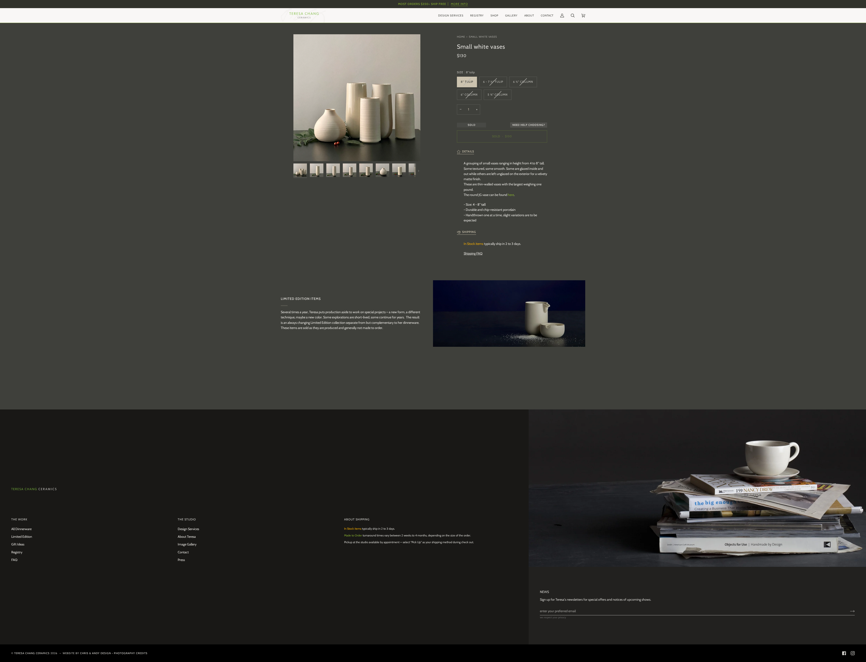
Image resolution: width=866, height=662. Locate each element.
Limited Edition (21, 537)
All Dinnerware (21, 529)
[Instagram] (853, 653)
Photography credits (130, 653)
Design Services (188, 529)
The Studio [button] (187, 519)
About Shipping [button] (357, 519)
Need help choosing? (528, 124)
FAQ (14, 560)
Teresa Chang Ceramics (32, 653)
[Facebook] (844, 653)
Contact (183, 552)
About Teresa (187, 537)
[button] (451, 15)
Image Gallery (187, 544)
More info (459, 4)
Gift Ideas (17, 544)
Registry (16, 552)
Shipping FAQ (473, 253)
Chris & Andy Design (95, 653)
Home (461, 36)
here (511, 195)
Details (468, 151)
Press (181, 560)
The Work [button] (19, 519)
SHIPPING (469, 232)
